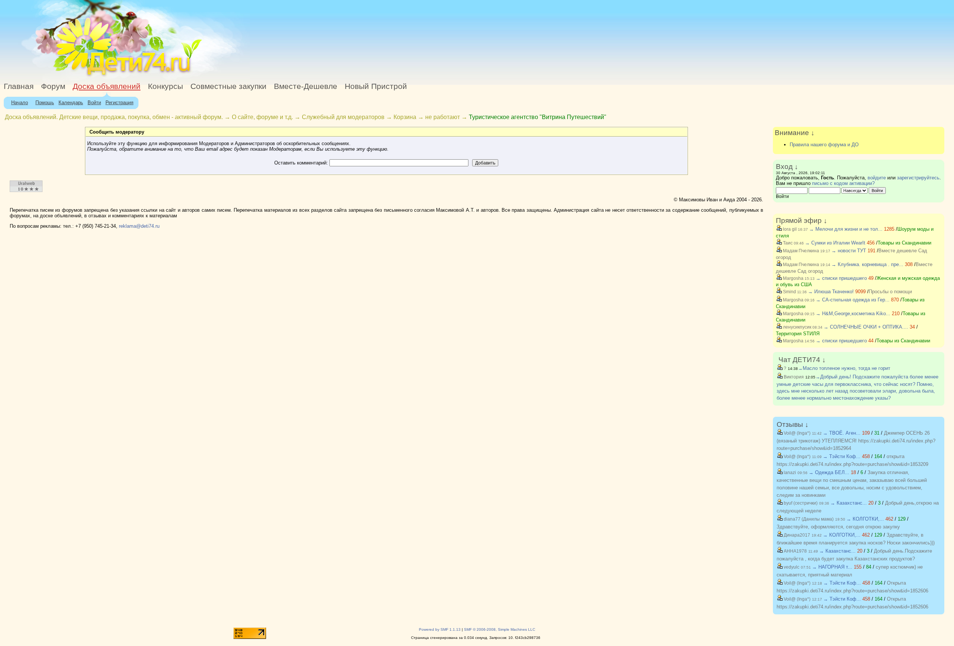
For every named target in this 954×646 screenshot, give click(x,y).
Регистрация (119, 102)
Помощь (44, 102)
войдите (877, 177)
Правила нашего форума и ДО (824, 144)
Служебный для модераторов (343, 117)
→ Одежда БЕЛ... (829, 472)
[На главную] (68, 76)
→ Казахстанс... (848, 503)
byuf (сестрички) (800, 503)
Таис (787, 243)
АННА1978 (795, 551)
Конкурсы (165, 86)
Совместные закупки (228, 86)
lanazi (789, 472)
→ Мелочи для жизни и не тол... (845, 229)
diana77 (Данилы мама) (808, 519)
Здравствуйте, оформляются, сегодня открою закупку (838, 527)
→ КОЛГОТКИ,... (865, 519)
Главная (19, 86)
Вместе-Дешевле (305, 86)
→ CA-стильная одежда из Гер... (853, 300)
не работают (442, 117)
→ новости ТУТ (848, 250)
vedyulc (791, 567)
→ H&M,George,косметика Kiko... (853, 313)
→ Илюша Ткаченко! (831, 291)
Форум (53, 86)
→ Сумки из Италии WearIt (836, 243)
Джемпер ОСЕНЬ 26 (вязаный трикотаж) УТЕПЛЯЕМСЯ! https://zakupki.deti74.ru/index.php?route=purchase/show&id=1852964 (856, 440)
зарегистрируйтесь (918, 177)
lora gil (789, 229)
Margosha (792, 278)
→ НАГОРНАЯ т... (832, 567)
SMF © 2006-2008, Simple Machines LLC (499, 629)
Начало (19, 102)
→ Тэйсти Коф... (841, 456)
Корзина (405, 117)
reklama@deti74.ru (139, 226)
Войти (94, 102)
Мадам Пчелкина (800, 250)
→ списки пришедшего (841, 278)
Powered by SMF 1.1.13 (440, 629)
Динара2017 (796, 535)
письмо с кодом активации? (843, 183)
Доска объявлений (106, 86)
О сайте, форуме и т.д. (262, 117)
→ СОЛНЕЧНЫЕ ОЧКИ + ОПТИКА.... (866, 327)
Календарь (71, 102)
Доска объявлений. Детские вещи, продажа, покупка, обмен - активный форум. (114, 117)
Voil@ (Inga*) (797, 433)
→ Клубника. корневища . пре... (867, 264)
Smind (789, 291)
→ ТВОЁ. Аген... (841, 433)
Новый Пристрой (376, 86)
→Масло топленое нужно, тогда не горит (844, 368)
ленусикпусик (796, 327)
